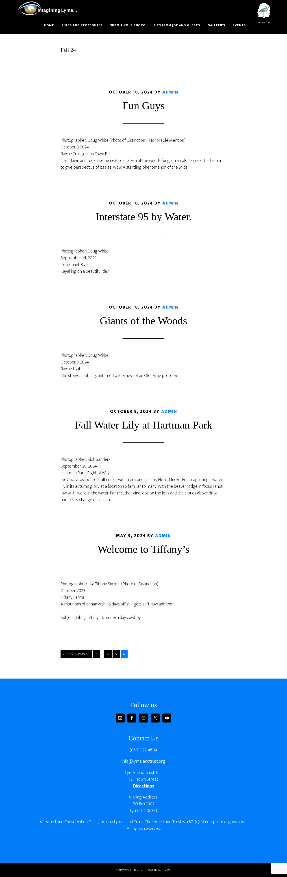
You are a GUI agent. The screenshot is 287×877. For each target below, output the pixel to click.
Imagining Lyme (50, 8)
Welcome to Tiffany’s (143, 549)
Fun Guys (143, 105)
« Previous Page (76, 654)
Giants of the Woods (143, 320)
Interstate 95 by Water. (144, 216)
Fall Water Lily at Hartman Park (143, 425)
